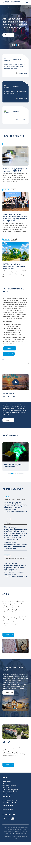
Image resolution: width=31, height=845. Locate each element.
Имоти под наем (7, 796)
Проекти (8, 348)
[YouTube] (12, 821)
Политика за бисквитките (14, 832)
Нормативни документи (10, 792)
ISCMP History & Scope (20, 836)
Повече (7, 35)
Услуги (8, 354)
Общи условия (6, 830)
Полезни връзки (7, 790)
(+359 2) (4, 812)
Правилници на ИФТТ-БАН (10, 794)
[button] (13, 45)
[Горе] (28, 842)
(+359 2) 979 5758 (7, 809)
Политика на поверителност (20, 830)
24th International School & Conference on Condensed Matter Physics (15, 834)
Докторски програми (9, 788)
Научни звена (6, 784)
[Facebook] (4, 821)
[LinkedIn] (8, 821)
